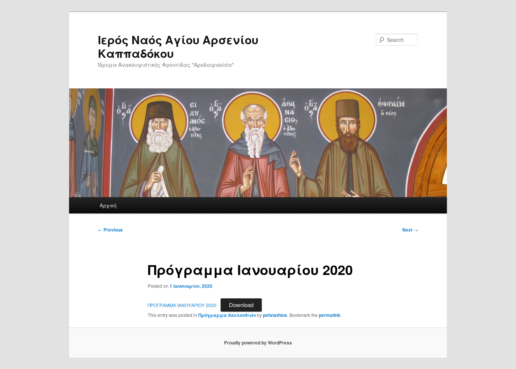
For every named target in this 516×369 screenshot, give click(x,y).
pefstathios (275, 315)
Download (241, 305)
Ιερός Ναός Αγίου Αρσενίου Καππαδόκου (178, 46)
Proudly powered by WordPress (258, 342)
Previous (110, 229)
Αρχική (108, 205)
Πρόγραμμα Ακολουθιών (227, 315)
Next (410, 229)
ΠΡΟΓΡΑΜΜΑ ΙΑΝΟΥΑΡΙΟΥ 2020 (182, 305)
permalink (329, 315)
